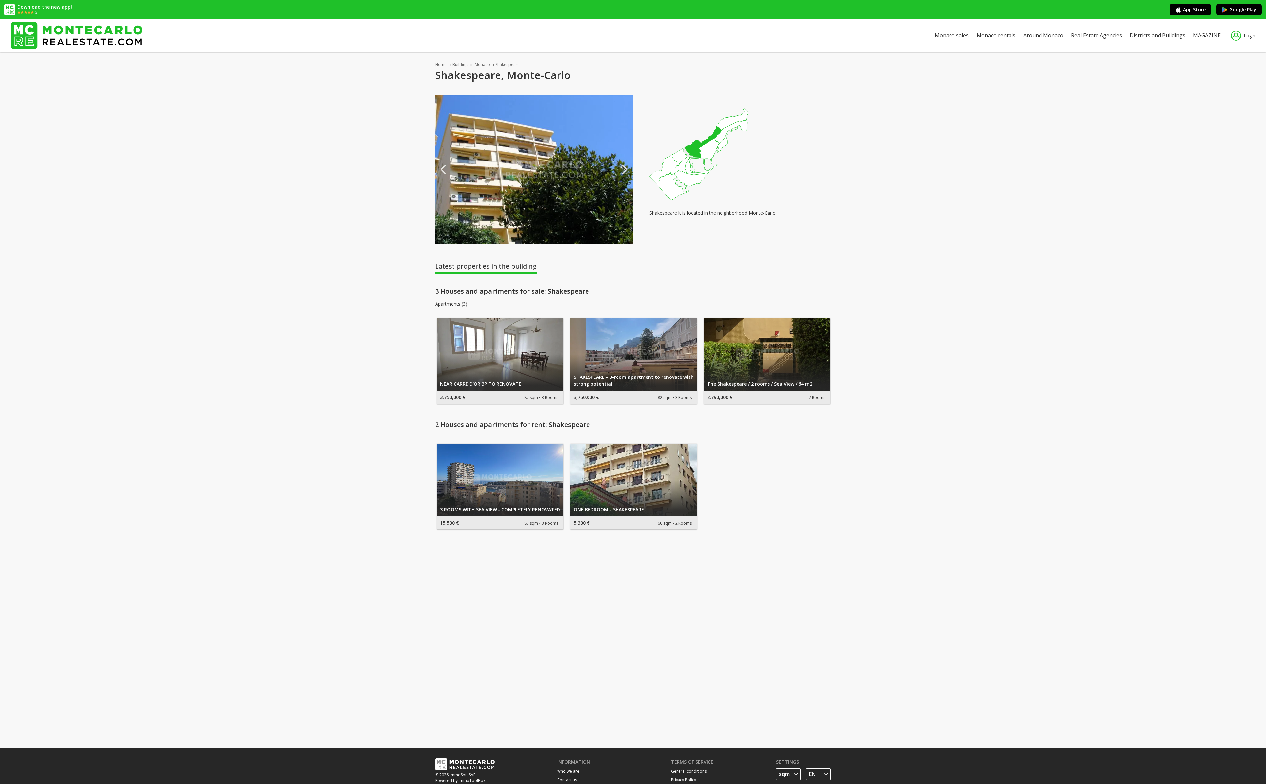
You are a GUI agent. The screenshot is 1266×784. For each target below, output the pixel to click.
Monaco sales (952, 35)
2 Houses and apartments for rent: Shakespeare (512, 424)
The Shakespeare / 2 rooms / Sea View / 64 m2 (759, 384)
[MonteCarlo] (76, 35)
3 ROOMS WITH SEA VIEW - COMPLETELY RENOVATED (500, 509)
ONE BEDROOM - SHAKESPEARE (609, 509)
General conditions (689, 771)
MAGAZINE (1207, 35)
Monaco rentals (996, 35)
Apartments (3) (451, 304)
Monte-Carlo (762, 213)
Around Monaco (1043, 35)
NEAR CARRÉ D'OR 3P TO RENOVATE (480, 384)
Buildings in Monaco (471, 64)
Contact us (567, 780)
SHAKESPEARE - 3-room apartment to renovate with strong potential (634, 380)
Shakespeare (508, 64)
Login (1249, 35)
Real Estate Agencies (1096, 35)
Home (441, 64)
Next (624, 169)
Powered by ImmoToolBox (460, 780)
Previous (443, 169)
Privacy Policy (683, 780)
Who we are (568, 771)
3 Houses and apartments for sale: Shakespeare (512, 291)
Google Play (1242, 9)
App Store (1194, 9)
